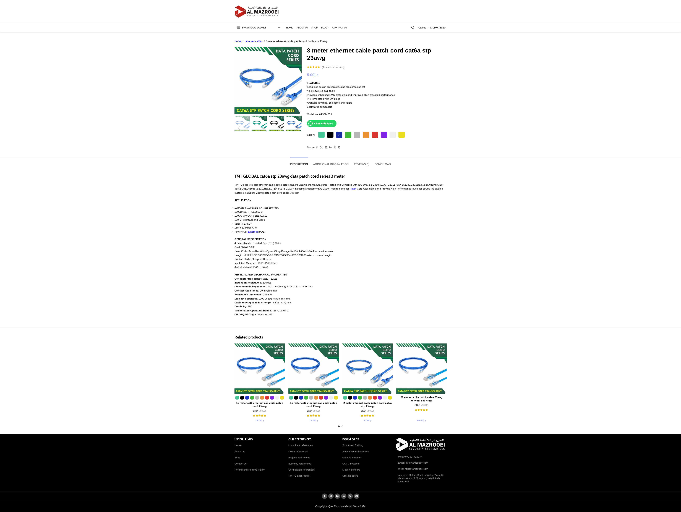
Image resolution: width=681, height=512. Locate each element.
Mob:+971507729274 (410, 456)
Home (237, 41)
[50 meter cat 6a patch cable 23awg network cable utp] (421, 368)
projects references (299, 457)
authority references (299, 463)
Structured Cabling (352, 445)
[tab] (299, 162)
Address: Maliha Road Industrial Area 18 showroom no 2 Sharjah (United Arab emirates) (420, 478)
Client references (298, 451)
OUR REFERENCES (299, 439)
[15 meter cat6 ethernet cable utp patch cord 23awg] (313, 368)
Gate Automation (351, 457)
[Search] (413, 27)
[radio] (321, 135)
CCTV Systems (350, 463)
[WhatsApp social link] (335, 147)
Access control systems (355, 451)
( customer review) (333, 67)
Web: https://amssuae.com (413, 468)
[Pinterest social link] (326, 147)
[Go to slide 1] (339, 426)
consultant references (300, 445)
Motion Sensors (351, 469)
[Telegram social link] (339, 147)
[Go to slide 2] (342, 426)
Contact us (240, 463)
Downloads (350, 439)
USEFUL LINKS (243, 439)
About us (239, 451)
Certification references (301, 469)
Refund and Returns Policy (249, 469)
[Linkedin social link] (330, 147)
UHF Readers (350, 475)
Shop (237, 457)
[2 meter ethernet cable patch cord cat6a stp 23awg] (367, 368)
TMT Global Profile (299, 475)
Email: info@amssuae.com (413, 462)
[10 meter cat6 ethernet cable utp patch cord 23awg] (259, 368)
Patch (353, 188)
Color (310, 134)
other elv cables (254, 41)
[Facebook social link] (317, 147)
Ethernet (253, 231)
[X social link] (321, 147)
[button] (238, 127)
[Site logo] (256, 11)
